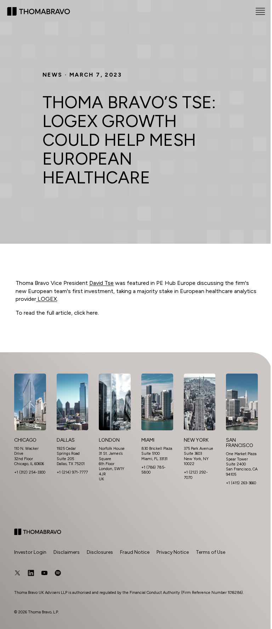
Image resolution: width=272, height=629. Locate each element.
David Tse (101, 283)
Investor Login (30, 552)
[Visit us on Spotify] (58, 573)
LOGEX (46, 299)
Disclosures (100, 552)
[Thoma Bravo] (37, 532)
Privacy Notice (173, 552)
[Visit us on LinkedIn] (31, 573)
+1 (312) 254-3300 (29, 472)
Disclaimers (66, 552)
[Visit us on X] (17, 573)
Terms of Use (210, 552)
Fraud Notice (134, 552)
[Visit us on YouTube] (44, 573)
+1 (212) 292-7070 (198, 475)
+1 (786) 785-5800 (153, 470)
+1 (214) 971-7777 (72, 472)
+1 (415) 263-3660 (241, 483)
